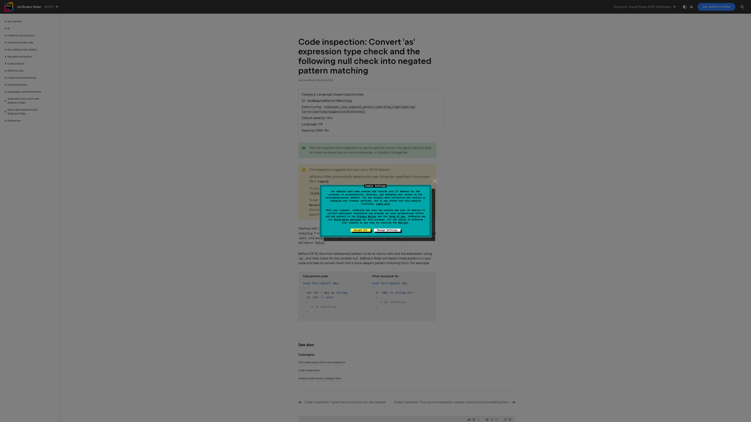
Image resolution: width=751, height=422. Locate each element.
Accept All (360, 230)
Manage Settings (387, 230)
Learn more (383, 204)
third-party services (347, 219)
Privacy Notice (366, 216)
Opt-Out (403, 222)
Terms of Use (397, 216)
